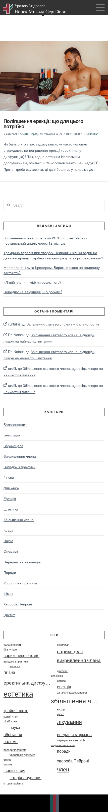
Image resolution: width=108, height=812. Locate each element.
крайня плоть (16, 710)
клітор (61, 709)
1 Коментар (90, 134)
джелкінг (62, 671)
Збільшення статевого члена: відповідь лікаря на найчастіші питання (49, 338)
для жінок (57, 676)
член (63, 769)
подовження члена (63, 745)
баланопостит (12, 644)
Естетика (11, 509)
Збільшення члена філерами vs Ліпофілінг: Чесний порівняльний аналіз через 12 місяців (45, 240)
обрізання (13, 734)
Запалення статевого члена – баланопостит (63, 324)
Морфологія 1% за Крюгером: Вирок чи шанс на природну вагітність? (52, 270)
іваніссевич (14, 770)
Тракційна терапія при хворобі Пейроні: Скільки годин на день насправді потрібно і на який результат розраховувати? (53, 255)
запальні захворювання (72, 692)
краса (60, 714)
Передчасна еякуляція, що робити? (33, 291)
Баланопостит (15, 424)
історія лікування (25, 777)
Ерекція (23, 134)
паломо (11, 741)
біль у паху (11, 649)
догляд (61, 681)
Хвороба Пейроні (18, 603)
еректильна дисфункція (27, 682)
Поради (34, 134)
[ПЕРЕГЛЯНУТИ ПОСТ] (54, 76)
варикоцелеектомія (21, 655)
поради (64, 751)
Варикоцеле (13, 445)
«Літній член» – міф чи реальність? (32, 282)
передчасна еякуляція (71, 740)
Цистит (9, 614)
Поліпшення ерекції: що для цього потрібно (43, 123)
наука (15, 727)
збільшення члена (74, 700)
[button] (100, 8)
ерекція (64, 686)
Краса (8, 530)
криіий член (11, 716)
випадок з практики (16, 661)
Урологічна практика (20, 582)
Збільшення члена (19, 519)
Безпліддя (12, 434)
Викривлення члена (20, 456)
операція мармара (74, 734)
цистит (8, 764)
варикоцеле (70, 651)
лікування (69, 721)
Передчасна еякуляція (22, 561)
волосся (15, 666)
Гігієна (9, 477)
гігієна (9, 672)
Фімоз (8, 593)
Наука (8, 540)
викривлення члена (79, 660)
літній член (10, 721)
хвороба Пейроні (73, 760)
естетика (18, 693)
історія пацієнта (13, 783)
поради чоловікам (15, 750)
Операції (11, 551)
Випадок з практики (19, 466)
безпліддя (63, 644)
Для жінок (11, 487)
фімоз (7, 759)
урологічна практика (22, 755)
